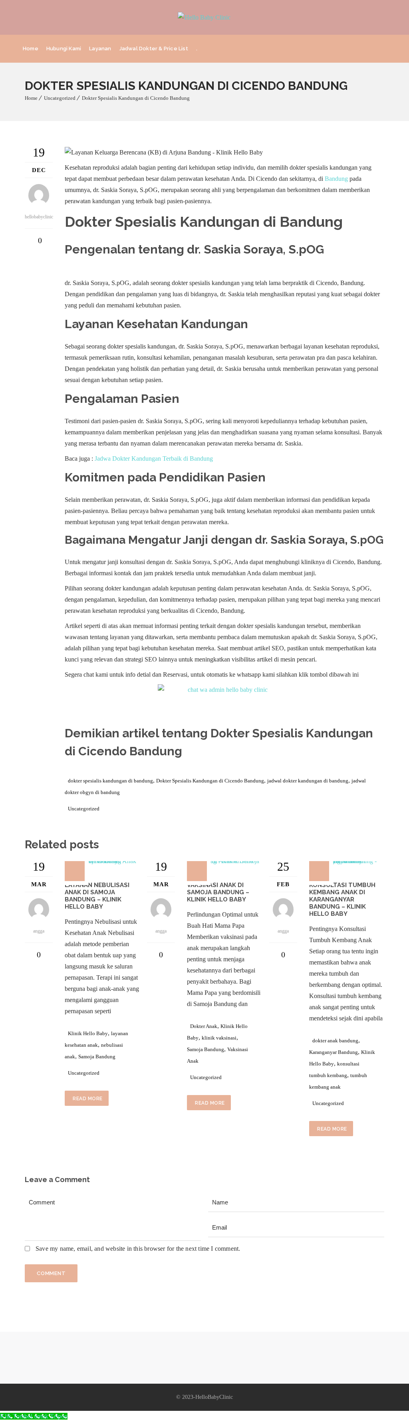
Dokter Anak (203, 1026)
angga (38, 931)
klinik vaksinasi (219, 1038)
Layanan (100, 48)
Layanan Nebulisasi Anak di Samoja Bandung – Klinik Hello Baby (97, 895)
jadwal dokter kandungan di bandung (307, 781)
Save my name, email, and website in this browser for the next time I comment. (138, 1248)
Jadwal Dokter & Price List (153, 48)
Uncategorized (59, 98)
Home (30, 48)
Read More (88, 1098)
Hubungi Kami (63, 48)
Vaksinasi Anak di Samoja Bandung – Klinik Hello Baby (218, 892)
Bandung (336, 178)
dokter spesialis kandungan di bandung (110, 781)
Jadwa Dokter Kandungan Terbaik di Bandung (154, 458)
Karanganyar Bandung (333, 1052)
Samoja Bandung (96, 1057)
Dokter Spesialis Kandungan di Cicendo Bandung (136, 98)
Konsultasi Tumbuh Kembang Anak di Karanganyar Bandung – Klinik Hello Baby (342, 899)
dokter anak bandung (335, 1041)
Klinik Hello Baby (88, 1033)
